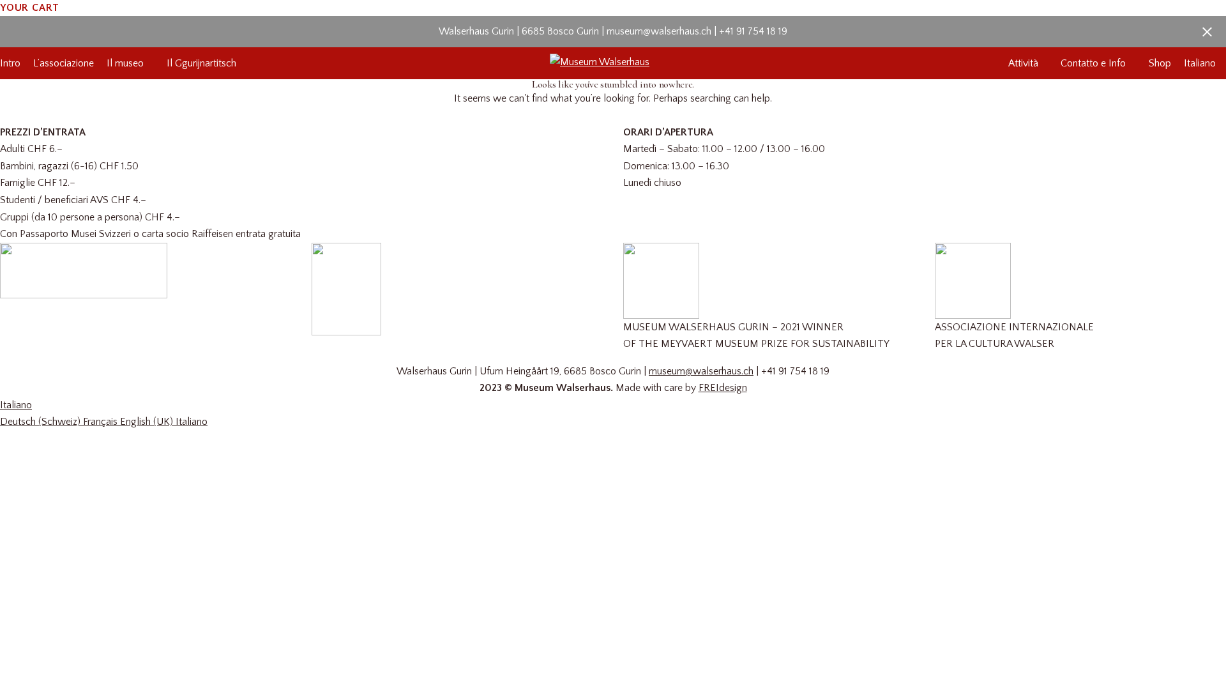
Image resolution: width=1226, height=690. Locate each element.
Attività (1023, 63)
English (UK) (148, 421)
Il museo (125, 63)
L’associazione (63, 63)
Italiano (16, 405)
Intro (10, 63)
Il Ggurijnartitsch (201, 63)
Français (101, 421)
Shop (1160, 63)
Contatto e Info (1093, 63)
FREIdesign (723, 388)
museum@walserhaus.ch (701, 371)
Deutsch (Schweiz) (41, 421)
